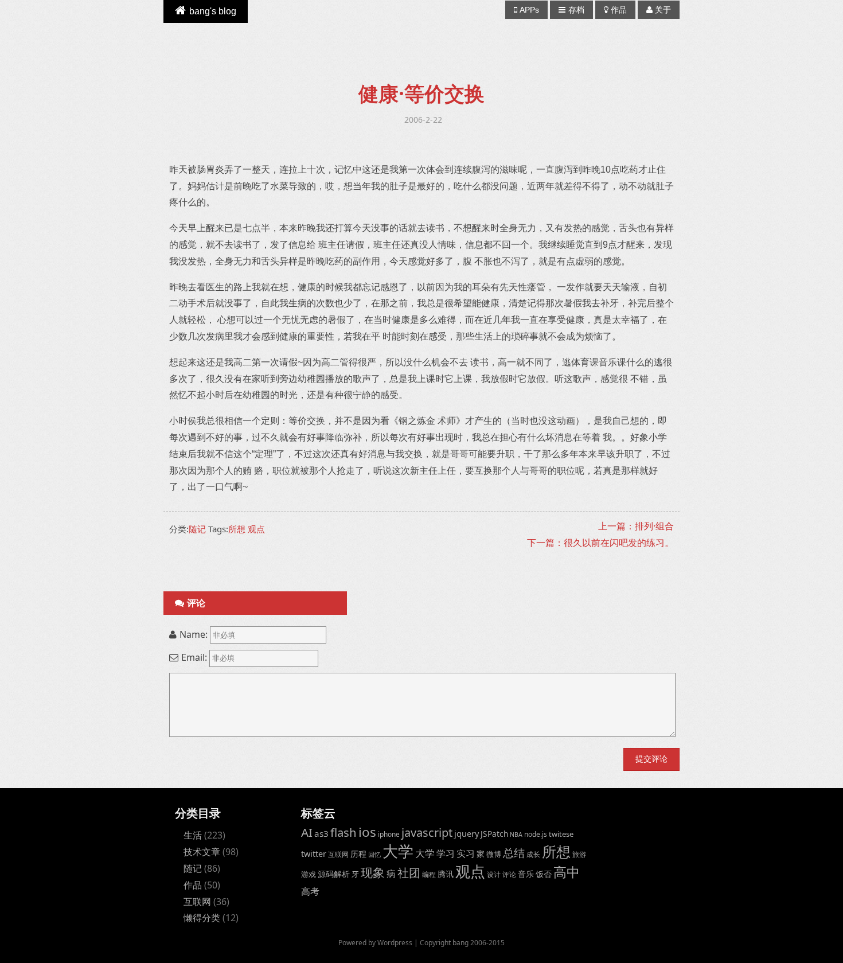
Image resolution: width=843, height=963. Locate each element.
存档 (576, 9)
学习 (445, 853)
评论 (509, 874)
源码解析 (334, 873)
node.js (535, 834)
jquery (466, 833)
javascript (426, 832)
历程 (358, 853)
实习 (465, 853)
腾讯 (446, 873)
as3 (321, 833)
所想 (236, 529)
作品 (619, 9)
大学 (398, 851)
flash (343, 832)
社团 (408, 872)
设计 (494, 874)
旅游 (579, 854)
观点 (256, 529)
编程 (429, 874)
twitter (313, 853)
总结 (514, 852)
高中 (566, 872)
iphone (389, 834)
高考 (310, 891)
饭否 (544, 873)
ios (367, 832)
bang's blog (212, 11)
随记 (197, 529)
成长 (533, 854)
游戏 (308, 874)
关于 (663, 9)
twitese (561, 834)
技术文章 (202, 851)
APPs (529, 9)
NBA (516, 835)
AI (307, 832)
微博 (493, 854)
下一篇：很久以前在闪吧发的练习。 (600, 542)
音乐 (526, 873)
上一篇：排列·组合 (636, 526)
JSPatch (494, 833)
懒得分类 (202, 917)
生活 (193, 835)
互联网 (197, 901)
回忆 (374, 855)
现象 (373, 872)
